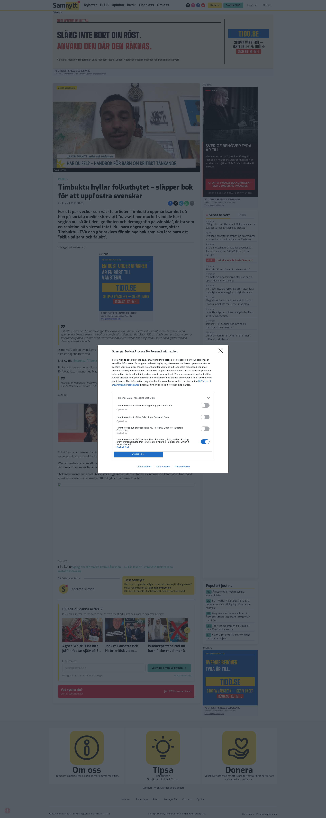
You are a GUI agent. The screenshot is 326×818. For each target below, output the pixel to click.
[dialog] (163, 409)
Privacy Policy (182, 466)
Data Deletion (144, 466)
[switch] (205, 405)
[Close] (222, 352)
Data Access (163, 466)
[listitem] (163, 398)
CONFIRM (138, 454)
